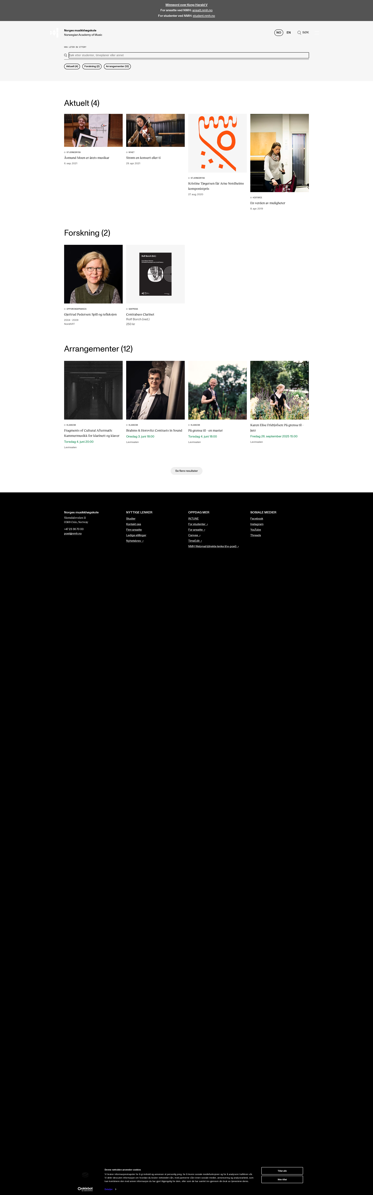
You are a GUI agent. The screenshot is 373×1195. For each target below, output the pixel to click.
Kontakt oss (133, 524)
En (289, 32)
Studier (131, 518)
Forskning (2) (92, 66)
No (278, 32)
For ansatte (195, 529)
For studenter (196, 524)
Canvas (193, 535)
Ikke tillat (282, 1179)
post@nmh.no (73, 533)
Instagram (256, 524)
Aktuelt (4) (72, 66)
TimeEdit (193, 540)
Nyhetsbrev (133, 540)
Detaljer (109, 1189)
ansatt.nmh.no (202, 10)
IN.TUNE (193, 518)
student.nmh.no (204, 16)
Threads (255, 535)
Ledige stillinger (136, 535)
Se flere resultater (186, 470)
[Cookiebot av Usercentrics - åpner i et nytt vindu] (85, 1189)
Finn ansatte (134, 529)
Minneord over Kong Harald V (186, 5)
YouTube (255, 529)
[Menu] (317, 32)
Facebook (256, 518)
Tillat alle (282, 1171)
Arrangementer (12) (117, 66)
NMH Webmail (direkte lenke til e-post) (212, 546)
